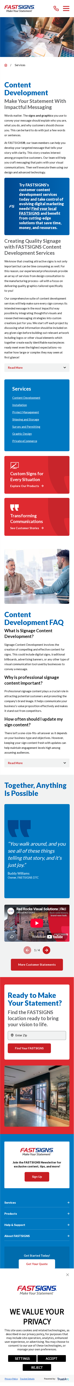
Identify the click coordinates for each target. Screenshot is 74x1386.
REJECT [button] (37, 1367)
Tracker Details (27, 1378)
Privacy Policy (11, 1378)
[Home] (19, 8)
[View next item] (46, 950)
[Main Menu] (66, 8)
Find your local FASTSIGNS (37, 211)
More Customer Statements (37, 964)
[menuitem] (37, 397)
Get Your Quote (37, 1264)
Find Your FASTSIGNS (29, 1048)
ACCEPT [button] (51, 1358)
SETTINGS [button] (22, 1358)
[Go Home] (5, 65)
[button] (67, 1275)
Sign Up (37, 1176)
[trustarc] (63, 1379)
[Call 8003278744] (56, 8)
